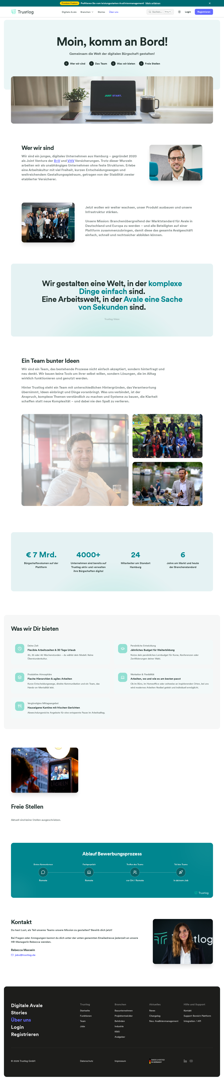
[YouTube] (191, 1061)
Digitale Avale (69, 12)
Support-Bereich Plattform (197, 1015)
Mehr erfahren (152, 3)
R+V (57, 161)
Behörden (120, 1021)
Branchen (86, 12)
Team (83, 1021)
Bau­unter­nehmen (124, 1010)
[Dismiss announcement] (210, 3)
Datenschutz (86, 1060)
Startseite (85, 1010)
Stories (101, 12)
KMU (117, 1031)
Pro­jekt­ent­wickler (124, 1015)
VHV (70, 161)
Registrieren (203, 11)
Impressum (120, 1060)
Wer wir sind (77, 63)
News (152, 1010)
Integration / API (192, 1021)
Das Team (101, 63)
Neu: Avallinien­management (163, 1021)
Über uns (113, 12)
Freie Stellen (152, 63)
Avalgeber (120, 1036)
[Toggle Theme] (179, 12)
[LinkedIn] (185, 1061)
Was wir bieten (126, 63)
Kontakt (188, 1010)
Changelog (154, 1015)
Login (188, 11)
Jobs (82, 1026)
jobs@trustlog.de (25, 955)
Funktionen (86, 1015)
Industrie (119, 1026)
